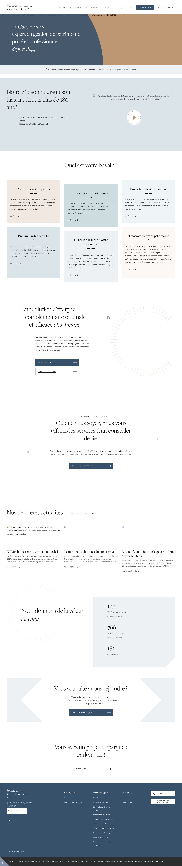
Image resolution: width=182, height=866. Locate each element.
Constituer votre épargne (33, 189)
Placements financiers (101, 837)
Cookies (100, 861)
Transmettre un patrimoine (102, 815)
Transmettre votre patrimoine (148, 236)
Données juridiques (57, 861)
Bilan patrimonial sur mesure (103, 828)
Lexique (150, 861)
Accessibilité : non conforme (113, 861)
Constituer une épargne (101, 798)
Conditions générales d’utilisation (29, 861)
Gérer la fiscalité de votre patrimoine (91, 242)
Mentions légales (12, 861)
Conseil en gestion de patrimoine (105, 833)
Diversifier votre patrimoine (148, 189)
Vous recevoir (127, 798)
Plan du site (45, 861)
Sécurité (92, 861)
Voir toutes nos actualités (85, 514)
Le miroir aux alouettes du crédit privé (89, 551)
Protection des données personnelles (77, 861)
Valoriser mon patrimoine (102, 824)
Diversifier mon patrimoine (102, 819)
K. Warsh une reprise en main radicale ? (32, 551)
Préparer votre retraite (33, 236)
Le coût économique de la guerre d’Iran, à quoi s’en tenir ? (148, 553)
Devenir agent (127, 802)
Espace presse (69, 798)
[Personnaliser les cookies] (4, 861)
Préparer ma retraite (100, 802)
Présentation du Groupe (73, 802)
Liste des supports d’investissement (135, 861)
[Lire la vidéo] (134, 117)
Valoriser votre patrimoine (91, 193)
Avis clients (159, 861)
